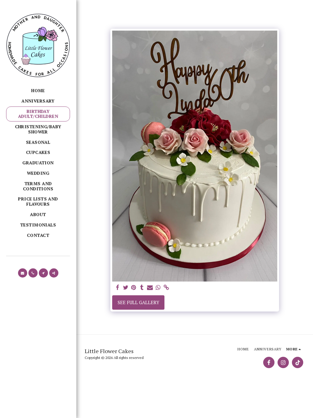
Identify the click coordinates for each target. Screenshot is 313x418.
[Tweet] (125, 288)
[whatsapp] (158, 288)
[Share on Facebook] (117, 288)
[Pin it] (134, 288)
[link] (166, 288)
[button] (22, 273)
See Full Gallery (138, 302)
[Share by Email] (150, 288)
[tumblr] (142, 288)
